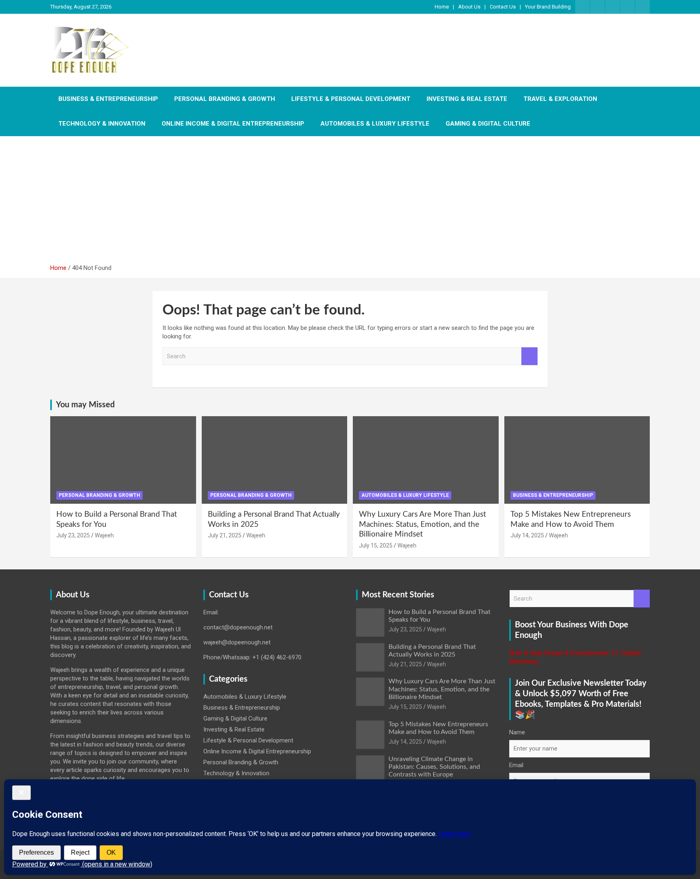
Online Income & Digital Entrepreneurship (233, 123)
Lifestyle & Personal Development (350, 99)
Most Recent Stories (398, 595)
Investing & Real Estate (467, 99)
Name (517, 732)
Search (529, 356)
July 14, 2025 (527, 535)
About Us (469, 7)
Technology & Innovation (101, 123)
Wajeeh (104, 535)
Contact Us (503, 7)
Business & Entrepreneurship (108, 99)
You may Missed (85, 405)
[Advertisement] (350, 203)
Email (516, 765)
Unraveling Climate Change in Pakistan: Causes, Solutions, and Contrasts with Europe (434, 767)
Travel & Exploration (560, 99)
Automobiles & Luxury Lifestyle (374, 123)
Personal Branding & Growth (224, 99)
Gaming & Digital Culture (488, 123)
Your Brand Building (548, 7)
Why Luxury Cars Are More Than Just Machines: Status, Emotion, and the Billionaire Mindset (422, 524)
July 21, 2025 (224, 535)
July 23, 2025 (73, 535)
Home (442, 7)
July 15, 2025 (376, 545)
